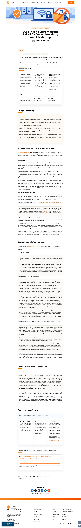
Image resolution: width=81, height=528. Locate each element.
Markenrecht (36, 516)
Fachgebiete (36, 519)
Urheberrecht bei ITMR (34, 64)
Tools (63, 517)
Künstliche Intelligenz (38, 514)
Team (54, 509)
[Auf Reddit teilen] (48, 490)
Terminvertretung (56, 514)
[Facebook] (73, 523)
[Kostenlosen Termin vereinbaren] (79, 522)
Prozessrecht (47, 28)
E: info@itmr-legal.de (11, 520)
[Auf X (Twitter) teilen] (35, 490)
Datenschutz (64, 516)
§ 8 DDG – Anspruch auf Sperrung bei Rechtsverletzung (31, 458)
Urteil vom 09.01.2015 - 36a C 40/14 (36, 246)
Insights (54, 517)
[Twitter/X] (60, 523)
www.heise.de (44, 211)
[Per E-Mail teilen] (39, 490)
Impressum (64, 514)
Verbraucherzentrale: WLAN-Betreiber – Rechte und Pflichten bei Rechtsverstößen (37, 460)
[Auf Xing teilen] (45, 490)
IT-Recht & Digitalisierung (66, 509)
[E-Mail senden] (79, 526)
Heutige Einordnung (24, 97)
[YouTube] (70, 523)
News (54, 516)
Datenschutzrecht (37, 509)
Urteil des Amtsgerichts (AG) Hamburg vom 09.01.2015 (50, 202)
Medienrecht (36, 511)
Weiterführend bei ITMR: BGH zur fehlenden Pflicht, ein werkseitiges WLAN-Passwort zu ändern (40, 463)
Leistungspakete (37, 521)
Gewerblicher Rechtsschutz (67, 512)
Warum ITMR (55, 507)
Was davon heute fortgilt (39, 100)
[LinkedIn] (63, 523)
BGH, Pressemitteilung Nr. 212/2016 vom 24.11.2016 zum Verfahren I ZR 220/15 (36, 456)
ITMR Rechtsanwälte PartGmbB (14, 509)
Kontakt (71, 2)
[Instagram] (65, 523)
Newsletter (64, 519)
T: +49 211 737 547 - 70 (11, 519)
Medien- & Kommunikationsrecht (68, 511)
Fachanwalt (55, 512)
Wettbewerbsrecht (37, 517)
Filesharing (34, 28)
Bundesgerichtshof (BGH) (25, 152)
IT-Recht (35, 507)
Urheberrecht (40, 28)
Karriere (54, 511)
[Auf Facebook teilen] (32, 490)
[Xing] (68, 523)
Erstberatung (64, 507)
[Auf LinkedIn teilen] (42, 490)
